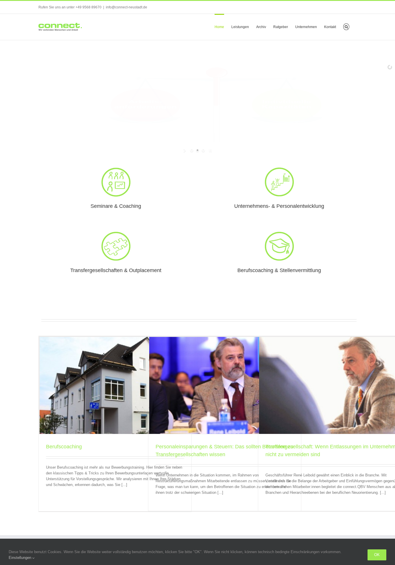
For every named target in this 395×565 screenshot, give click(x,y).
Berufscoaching (64, 447)
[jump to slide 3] (203, 150)
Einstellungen (20, 557)
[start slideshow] (185, 150)
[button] (346, 26)
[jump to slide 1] (192, 150)
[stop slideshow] (209, 150)
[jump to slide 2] (197, 150)
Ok (377, 555)
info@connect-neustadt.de (126, 7)
